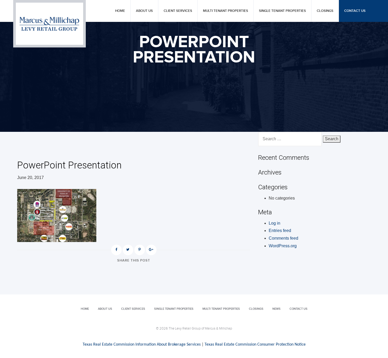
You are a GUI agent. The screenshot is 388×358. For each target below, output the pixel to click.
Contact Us (355, 11)
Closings (325, 11)
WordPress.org (283, 246)
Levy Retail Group (49, 23)
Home (120, 11)
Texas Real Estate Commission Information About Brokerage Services (142, 344)
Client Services (178, 11)
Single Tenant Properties (282, 11)
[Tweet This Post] (128, 250)
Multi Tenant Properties (225, 11)
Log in (274, 223)
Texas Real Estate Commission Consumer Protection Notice (255, 344)
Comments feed (283, 238)
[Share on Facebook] (116, 250)
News (276, 309)
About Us (144, 11)
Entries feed (280, 230)
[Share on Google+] (151, 250)
